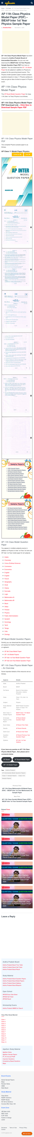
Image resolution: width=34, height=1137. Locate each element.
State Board (4, 1088)
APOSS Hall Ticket (8, 997)
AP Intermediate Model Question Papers (13, 773)
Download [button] (17, 154)
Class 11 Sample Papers (9, 775)
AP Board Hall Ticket (22, 732)
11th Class (8, 8)
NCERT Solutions (6, 1098)
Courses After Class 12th (8, 1104)
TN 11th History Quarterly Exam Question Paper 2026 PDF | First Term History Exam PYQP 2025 (16, 831)
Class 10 (3, 1038)
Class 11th (22, 775)
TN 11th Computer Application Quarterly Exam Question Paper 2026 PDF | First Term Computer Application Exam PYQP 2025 (17, 902)
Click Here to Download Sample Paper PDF (16, 106)
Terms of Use (13, 1127)
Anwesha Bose (7, 27)
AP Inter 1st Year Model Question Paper (17, 657)
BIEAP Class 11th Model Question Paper (23, 713)
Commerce (8, 566)
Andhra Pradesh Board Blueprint (12, 985)
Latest (3, 1120)
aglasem (10, 2)
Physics (7, 613)
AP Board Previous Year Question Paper (23, 736)
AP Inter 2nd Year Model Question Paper (17, 661)
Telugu (6, 628)
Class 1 (3, 1019)
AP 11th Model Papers (11, 654)
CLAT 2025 (4, 1115)
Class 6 (3, 1030)
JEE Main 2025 (5, 1111)
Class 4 (3, 1025)
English (6, 572)
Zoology (7, 634)
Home (2, 8)
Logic (6, 594)
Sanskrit (7, 619)
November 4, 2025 (19, 27)
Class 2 (3, 1021)
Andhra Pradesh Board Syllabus (12, 983)
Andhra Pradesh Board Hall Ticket (12, 967)
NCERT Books (5, 1100)
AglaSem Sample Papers (10, 1054)
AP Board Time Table (22, 725)
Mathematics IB (9, 600)
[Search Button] (32, 2)
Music (6, 603)
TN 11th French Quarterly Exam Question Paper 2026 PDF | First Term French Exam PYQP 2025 (16, 855)
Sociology (7, 622)
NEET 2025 (4, 1113)
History (6, 588)
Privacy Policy (23, 1127)
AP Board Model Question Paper (15, 94)
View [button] (27, 154)
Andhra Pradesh (10, 770)
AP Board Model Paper (22, 759)
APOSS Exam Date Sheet (10, 994)
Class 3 (3, 1023)
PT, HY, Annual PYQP (9, 1057)
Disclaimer (4, 1127)
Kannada (7, 591)
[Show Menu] (2, 2)
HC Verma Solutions (7, 1102)
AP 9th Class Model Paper (12, 651)
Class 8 (3, 1034)
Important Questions (8, 1059)
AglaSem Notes (7, 1052)
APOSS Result (7, 999)
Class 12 (3, 1042)
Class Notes (4, 1096)
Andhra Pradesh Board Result (11, 969)
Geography (8, 582)
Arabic (6, 557)
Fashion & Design (6, 1118)
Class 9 (3, 1036)
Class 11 (3, 1040)
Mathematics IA (9, 597)
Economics (8, 569)
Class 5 (3, 1028)
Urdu (6, 631)
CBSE (3, 1086)
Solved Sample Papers (7, 1080)
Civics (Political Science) (12, 563)
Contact (3, 1129)
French (6, 579)
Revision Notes (5, 1084)
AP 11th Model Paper (10, 765)
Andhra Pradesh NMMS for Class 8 (13, 1008)
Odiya (6, 606)
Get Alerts (28, 1133)
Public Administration (11, 616)
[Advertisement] (15, 42)
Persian (6, 610)
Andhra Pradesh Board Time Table (13, 965)
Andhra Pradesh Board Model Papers (13, 981)
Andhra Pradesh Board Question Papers (14, 979)
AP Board (6, 759)
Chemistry (7, 560)
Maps (4, 1063)
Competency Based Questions (11, 1061)
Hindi (6, 585)
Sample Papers (6, 778)
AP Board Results (21, 728)
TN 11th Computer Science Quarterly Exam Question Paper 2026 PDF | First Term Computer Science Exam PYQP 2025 (16, 878)
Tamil (6, 625)
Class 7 (3, 1032)
